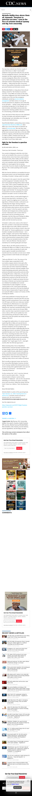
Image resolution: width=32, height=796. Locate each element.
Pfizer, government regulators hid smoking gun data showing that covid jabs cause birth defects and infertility (18, 669)
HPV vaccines (5, 425)
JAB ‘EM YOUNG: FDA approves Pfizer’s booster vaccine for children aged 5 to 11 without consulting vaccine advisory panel (18, 643)
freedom (16, 423)
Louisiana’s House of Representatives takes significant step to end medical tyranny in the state (18, 764)
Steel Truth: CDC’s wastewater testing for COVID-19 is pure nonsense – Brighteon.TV (17, 695)
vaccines (24, 428)
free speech (10, 423)
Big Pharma (14, 421)
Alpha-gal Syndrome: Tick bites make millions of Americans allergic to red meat (18, 662)
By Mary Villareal (16, 664)
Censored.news (11, 128)
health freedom (23, 423)
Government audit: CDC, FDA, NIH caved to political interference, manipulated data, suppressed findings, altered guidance (17, 736)
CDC (19, 421)
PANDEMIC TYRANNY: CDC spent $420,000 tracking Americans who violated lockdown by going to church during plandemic (18, 723)
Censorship (24, 421)
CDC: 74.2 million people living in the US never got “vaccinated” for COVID (18, 729)
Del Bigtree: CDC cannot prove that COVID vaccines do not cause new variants (17, 649)
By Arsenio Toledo (16, 645)
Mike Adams (11, 26)
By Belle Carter (15, 638)
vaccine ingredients (7, 428)
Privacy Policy (15, 784)
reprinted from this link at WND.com (12, 125)
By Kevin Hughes (16, 678)
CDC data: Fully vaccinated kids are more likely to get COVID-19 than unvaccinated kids (18, 636)
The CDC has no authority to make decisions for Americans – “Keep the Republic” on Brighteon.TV (18, 757)
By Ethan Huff (15, 671)
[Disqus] (16, 533)
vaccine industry (23, 426)
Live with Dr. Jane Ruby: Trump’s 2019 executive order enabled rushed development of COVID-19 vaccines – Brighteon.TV (18, 716)
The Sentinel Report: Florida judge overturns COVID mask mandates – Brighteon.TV (18, 742)
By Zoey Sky (15, 767)
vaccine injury (17, 428)
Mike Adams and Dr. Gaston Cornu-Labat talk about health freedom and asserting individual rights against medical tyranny (18, 676)
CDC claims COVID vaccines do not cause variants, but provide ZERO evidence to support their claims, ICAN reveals (16, 656)
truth (12, 426)
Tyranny (16, 426)
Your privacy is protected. (8, 452)
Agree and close (17, 787)
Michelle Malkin (23, 425)
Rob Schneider (6, 426)
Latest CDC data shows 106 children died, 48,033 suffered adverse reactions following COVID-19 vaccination (17, 708)
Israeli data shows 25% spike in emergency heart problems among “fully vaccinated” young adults (17, 701)
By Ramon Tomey (16, 651)
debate (4, 423)
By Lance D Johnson (16, 658)
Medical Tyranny (14, 425)
